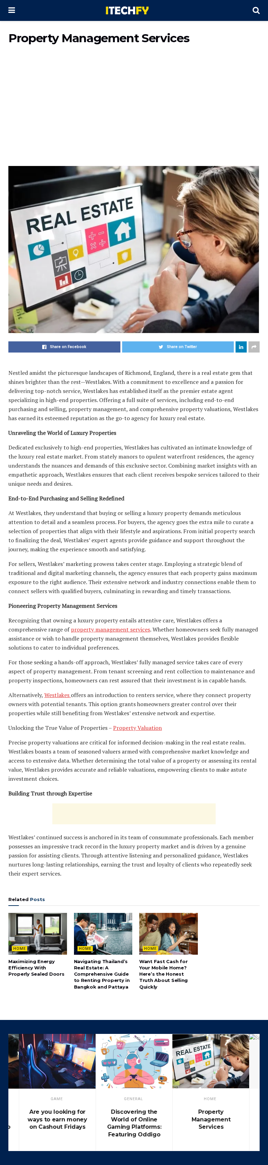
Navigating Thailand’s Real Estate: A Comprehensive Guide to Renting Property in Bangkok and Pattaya (102, 974)
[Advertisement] (134, 109)
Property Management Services (211, 1119)
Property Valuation (137, 728)
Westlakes (57, 695)
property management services (110, 629)
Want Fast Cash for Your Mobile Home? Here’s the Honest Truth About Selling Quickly (163, 974)
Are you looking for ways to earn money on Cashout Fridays (57, 1119)
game (57, 1099)
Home (19, 948)
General (133, 1099)
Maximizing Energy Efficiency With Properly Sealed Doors (36, 968)
